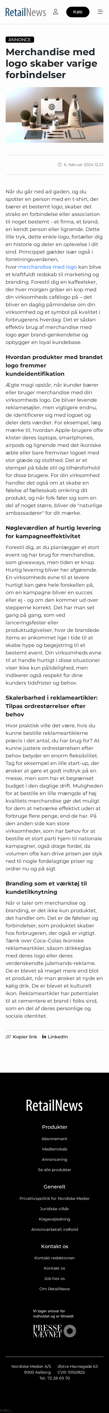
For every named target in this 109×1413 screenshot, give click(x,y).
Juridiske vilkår (54, 1208)
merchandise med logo (47, 267)
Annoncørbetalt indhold (54, 1229)
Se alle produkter (54, 1169)
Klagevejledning (54, 1219)
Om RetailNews (54, 1288)
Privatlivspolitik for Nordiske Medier (55, 1198)
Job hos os (54, 1278)
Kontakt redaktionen (54, 1257)
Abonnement (54, 1138)
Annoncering (54, 1159)
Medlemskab (54, 1149)
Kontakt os (54, 1268)
